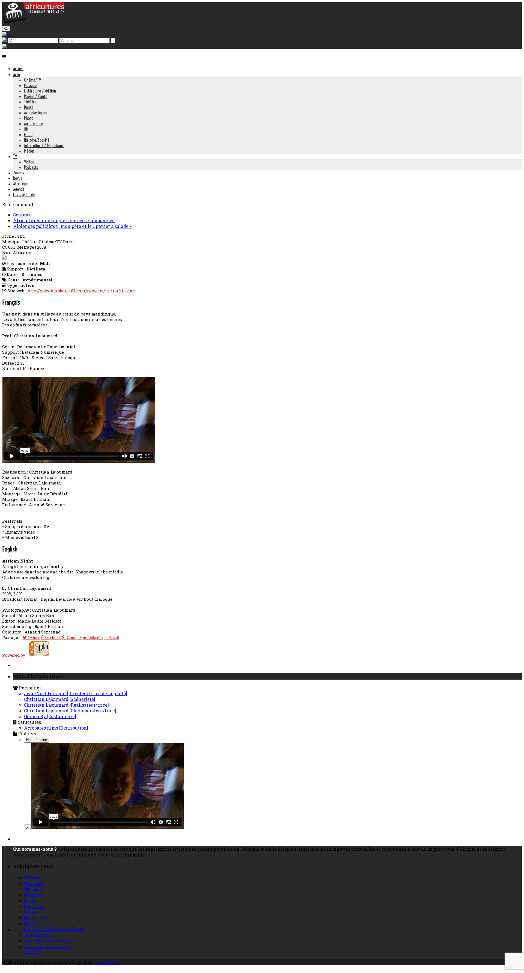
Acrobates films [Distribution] (56, 728)
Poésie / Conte (35, 96)
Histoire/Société (36, 140)
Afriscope (20, 183)
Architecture (33, 123)
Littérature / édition (40, 91)
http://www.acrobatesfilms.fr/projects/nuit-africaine (81, 290)
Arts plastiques (35, 112)
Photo (29, 118)
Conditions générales (47, 941)
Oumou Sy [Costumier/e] (50, 716)
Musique (30, 85)
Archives (108, 962)
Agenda (19, 189)
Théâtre (30, 102)
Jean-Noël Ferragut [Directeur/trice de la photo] (75, 693)
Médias (29, 151)
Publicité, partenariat (47, 946)
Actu (16, 74)
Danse (28, 107)
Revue (17, 178)
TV (15, 156)
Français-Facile (24, 194)
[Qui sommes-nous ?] (4, 46)
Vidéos (29, 162)
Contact (32, 952)
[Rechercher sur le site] (6, 28)
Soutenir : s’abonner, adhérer (54, 929)
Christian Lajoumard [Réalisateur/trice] (66, 705)
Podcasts (31, 167)
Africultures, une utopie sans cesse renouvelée (64, 220)
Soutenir (22, 215)
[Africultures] (33, 22)
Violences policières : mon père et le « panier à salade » (72, 226)
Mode (28, 134)
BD (26, 129)
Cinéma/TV (32, 80)
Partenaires (36, 935)
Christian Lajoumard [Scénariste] (59, 699)
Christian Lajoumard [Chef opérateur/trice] (70, 710)
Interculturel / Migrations (44, 145)
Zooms (18, 172)
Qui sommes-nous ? (35, 849)
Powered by (15, 655)
